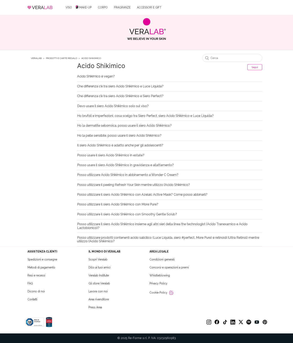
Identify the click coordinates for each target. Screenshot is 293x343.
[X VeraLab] (241, 322)
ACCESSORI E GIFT (149, 7)
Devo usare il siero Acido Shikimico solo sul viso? (113, 106)
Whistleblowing (159, 275)
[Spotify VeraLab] (249, 322)
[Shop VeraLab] (146, 29)
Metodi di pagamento (41, 267)
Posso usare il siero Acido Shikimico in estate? (110, 155)
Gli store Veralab (99, 283)
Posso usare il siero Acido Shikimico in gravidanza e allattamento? (125, 165)
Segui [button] (255, 67)
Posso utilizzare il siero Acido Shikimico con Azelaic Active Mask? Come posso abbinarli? (142, 194)
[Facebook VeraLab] (217, 322)
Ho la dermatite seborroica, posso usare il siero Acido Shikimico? (124, 125)
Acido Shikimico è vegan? (96, 76)
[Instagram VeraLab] (209, 322)
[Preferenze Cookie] (171, 293)
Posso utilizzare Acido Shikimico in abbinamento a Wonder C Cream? (127, 175)
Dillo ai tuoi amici (99, 267)
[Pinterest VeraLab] (265, 322)
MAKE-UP (85, 7)
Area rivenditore (98, 299)
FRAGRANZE (122, 7)
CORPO (103, 7)
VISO (69, 7)
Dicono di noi (36, 291)
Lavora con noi (98, 291)
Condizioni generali (162, 259)
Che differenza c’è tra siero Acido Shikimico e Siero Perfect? (120, 96)
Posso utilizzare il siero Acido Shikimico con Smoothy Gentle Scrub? (127, 214)
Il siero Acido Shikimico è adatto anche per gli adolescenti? (120, 145)
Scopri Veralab (97, 259)
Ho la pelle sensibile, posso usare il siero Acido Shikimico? (119, 135)
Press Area (95, 307)
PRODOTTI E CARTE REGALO (61, 58)
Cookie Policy (158, 292)
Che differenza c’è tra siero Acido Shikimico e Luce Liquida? (120, 86)
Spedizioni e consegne (42, 259)
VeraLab (36, 58)
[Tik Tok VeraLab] (225, 322)
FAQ (30, 283)
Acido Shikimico (91, 58)
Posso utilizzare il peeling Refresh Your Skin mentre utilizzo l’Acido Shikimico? (133, 185)
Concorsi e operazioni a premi (169, 267)
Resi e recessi (36, 275)
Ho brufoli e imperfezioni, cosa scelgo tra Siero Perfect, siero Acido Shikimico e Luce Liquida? (145, 116)
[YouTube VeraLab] (257, 322)
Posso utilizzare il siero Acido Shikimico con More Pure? (117, 204)
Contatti (32, 299)
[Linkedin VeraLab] (233, 322)
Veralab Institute (98, 275)
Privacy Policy (158, 283)
